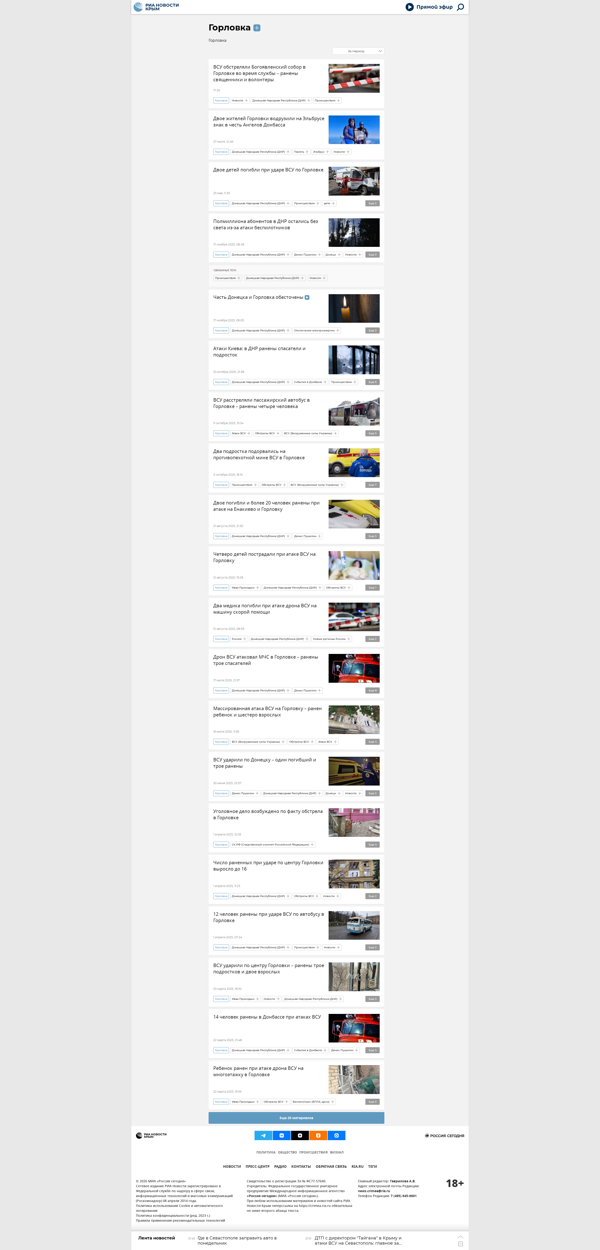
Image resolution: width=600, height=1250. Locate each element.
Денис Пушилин (305, 254)
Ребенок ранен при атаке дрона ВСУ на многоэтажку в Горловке (258, 1071)
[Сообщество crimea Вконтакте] (282, 1135)
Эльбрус (318, 151)
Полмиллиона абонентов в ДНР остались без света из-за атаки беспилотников (265, 224)
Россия (237, 639)
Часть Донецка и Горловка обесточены (259, 297)
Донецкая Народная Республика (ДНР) (279, 100)
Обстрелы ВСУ (265, 433)
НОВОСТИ (232, 1167)
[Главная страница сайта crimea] (156, 7)
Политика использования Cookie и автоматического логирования (179, 1208)
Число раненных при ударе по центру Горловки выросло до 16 (268, 866)
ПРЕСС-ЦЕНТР (258, 1167)
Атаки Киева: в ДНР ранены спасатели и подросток (259, 351)
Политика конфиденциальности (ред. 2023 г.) (173, 1216)
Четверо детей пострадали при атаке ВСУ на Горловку (264, 557)
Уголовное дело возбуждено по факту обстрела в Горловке (268, 814)
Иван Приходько (243, 587)
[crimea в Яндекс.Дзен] (300, 1135)
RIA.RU (358, 1167)
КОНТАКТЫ (301, 1167)
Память (299, 151)
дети (327, 203)
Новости (237, 100)
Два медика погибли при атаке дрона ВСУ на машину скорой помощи (265, 609)
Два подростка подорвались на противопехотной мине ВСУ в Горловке (259, 454)
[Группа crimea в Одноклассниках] (318, 1135)
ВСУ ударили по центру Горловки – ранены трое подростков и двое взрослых (268, 968)
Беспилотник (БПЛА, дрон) (311, 1101)
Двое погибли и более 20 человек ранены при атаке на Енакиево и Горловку (266, 506)
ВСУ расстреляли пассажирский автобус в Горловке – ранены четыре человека (261, 403)
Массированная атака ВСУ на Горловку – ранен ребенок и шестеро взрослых (267, 711)
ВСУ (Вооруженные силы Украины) (308, 433)
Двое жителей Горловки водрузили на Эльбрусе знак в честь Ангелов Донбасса (268, 121)
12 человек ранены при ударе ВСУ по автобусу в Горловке (268, 917)
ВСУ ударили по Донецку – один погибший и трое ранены (264, 763)
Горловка (230, 27)
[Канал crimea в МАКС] (336, 1135)
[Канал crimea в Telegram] (263, 1135)
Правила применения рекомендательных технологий (180, 1221)
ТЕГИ (372, 1167)
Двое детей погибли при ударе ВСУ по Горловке (268, 170)
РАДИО (280, 1167)
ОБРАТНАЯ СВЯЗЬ (331, 1167)
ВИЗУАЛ (337, 1152)
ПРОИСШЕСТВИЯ (313, 1152)
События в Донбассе (308, 382)
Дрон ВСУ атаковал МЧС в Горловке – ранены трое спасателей (265, 660)
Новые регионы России (329, 639)
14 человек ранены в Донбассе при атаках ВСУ (267, 1017)
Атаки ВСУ (239, 433)
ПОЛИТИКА (266, 1152)
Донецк (331, 254)
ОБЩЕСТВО (287, 1152)
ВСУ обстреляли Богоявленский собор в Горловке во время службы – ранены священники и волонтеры (259, 73)
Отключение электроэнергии (314, 330)
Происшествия (325, 100)
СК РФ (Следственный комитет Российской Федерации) (270, 844)
